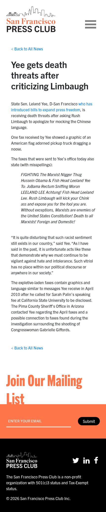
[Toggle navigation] (96, 19)
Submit (89, 421)
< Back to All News (27, 48)
